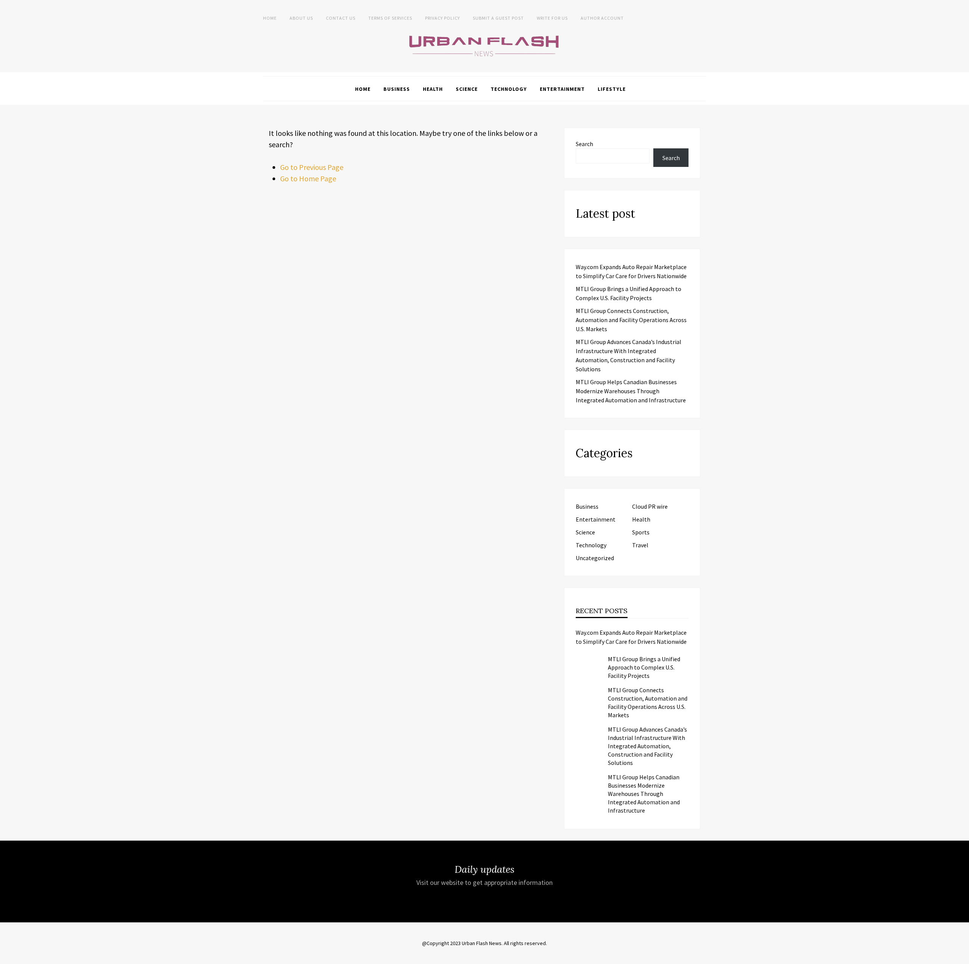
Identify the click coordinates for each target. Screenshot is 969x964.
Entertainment (562, 89)
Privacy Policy (442, 18)
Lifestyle (612, 89)
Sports (641, 532)
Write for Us (552, 18)
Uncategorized (595, 558)
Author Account (602, 18)
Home (270, 18)
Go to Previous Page (311, 167)
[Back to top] (961, 956)
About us (301, 18)
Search (584, 144)
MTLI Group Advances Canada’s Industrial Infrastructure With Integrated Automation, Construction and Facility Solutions (647, 746)
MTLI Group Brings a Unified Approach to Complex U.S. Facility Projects (644, 667)
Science (467, 89)
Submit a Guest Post (498, 18)
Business (396, 89)
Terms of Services (390, 18)
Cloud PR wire (650, 506)
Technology (509, 89)
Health (433, 89)
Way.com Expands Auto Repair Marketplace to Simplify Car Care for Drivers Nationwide (631, 637)
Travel (640, 545)
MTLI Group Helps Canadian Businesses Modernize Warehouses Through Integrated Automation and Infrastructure (631, 391)
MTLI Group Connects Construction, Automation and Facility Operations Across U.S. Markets (631, 320)
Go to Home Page (308, 178)
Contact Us (340, 18)
